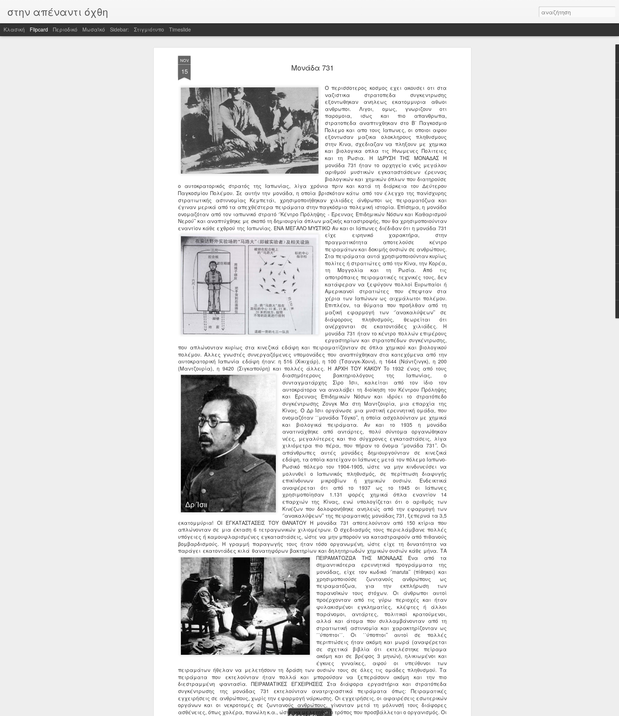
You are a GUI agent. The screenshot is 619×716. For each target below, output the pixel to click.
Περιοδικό (65, 29)
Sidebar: (119, 29)
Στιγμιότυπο (149, 29)
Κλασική (14, 29)
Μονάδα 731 (312, 67)
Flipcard (39, 29)
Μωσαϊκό (93, 29)
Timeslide (180, 29)
